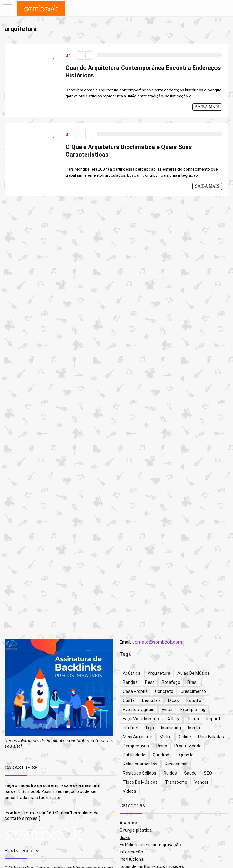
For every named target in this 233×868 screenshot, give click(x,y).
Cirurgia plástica (136, 830)
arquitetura (159, 673)
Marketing (171, 727)
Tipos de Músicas (140, 782)
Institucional (132, 859)
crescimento (193, 691)
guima (193, 718)
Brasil (192, 682)
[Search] (218, 8)
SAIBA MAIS (207, 107)
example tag (192, 709)
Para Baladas (211, 736)
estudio (193, 700)
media (194, 727)
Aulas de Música (193, 673)
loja (150, 727)
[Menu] (7, 8)
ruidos (170, 773)
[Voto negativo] (79, 55)
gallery (172, 718)
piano (161, 745)
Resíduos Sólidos (139, 773)
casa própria (135, 691)
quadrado (162, 754)
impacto (214, 718)
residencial (176, 764)
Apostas (128, 823)
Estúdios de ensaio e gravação (150, 844)
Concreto (164, 691)
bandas (130, 682)
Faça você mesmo (141, 718)
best (149, 682)
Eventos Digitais (138, 709)
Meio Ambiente (137, 736)
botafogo (171, 682)
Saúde (190, 773)
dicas (173, 700)
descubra (151, 700)
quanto (186, 754)
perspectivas (136, 745)
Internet (131, 727)
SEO (208, 773)
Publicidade (134, 754)
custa (129, 700)
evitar (167, 709)
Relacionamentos (140, 764)
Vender (201, 782)
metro (165, 736)
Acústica (131, 673)
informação (131, 852)
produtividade (187, 745)
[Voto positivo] (89, 55)
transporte (176, 782)
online (185, 736)
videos (129, 791)
